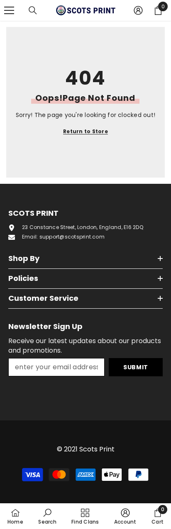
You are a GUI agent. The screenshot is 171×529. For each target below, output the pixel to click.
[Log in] (138, 10)
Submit (135, 367)
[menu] (9, 10)
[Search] (33, 10)
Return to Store (85, 131)
